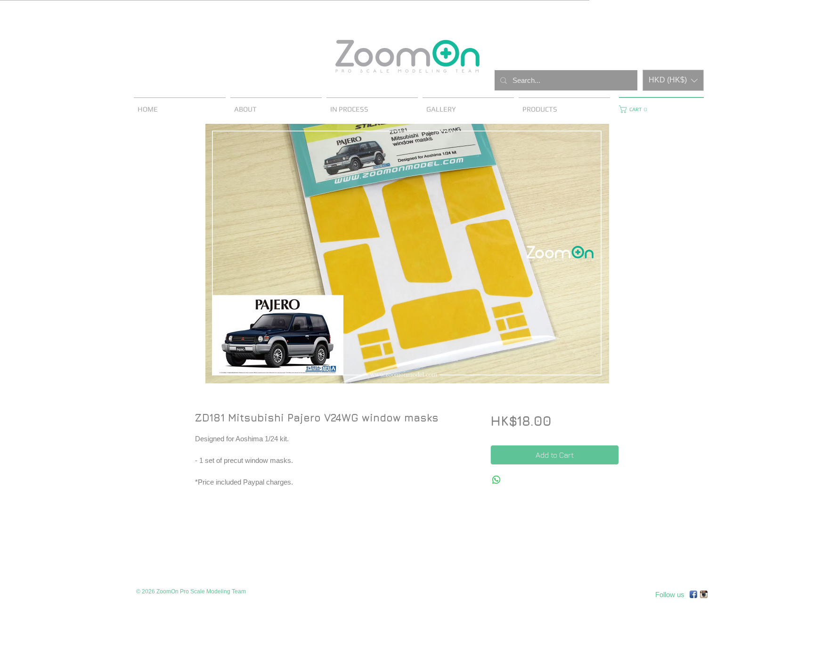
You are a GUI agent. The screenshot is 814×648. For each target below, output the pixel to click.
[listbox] (673, 80)
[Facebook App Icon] (693, 594)
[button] (673, 80)
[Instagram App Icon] (704, 594)
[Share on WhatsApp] (496, 480)
